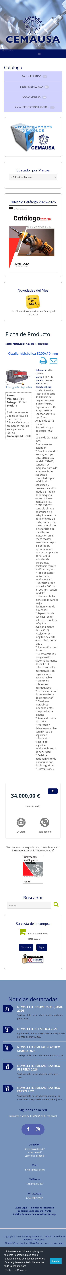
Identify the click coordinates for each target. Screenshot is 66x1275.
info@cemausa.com (35, 1169)
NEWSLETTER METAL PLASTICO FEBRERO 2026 (38, 1067)
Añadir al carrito (52, 793)
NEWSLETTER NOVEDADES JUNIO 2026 (40, 1008)
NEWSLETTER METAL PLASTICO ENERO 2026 (38, 1089)
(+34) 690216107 (34, 1197)
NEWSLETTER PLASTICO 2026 (37, 1029)
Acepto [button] (56, 1261)
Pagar (42, 947)
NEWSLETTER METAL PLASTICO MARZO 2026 (38, 1049)
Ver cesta (26, 947)
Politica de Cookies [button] (15, 1270)
